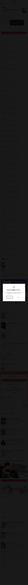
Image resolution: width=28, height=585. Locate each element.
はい (18, 297)
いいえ (9, 297)
